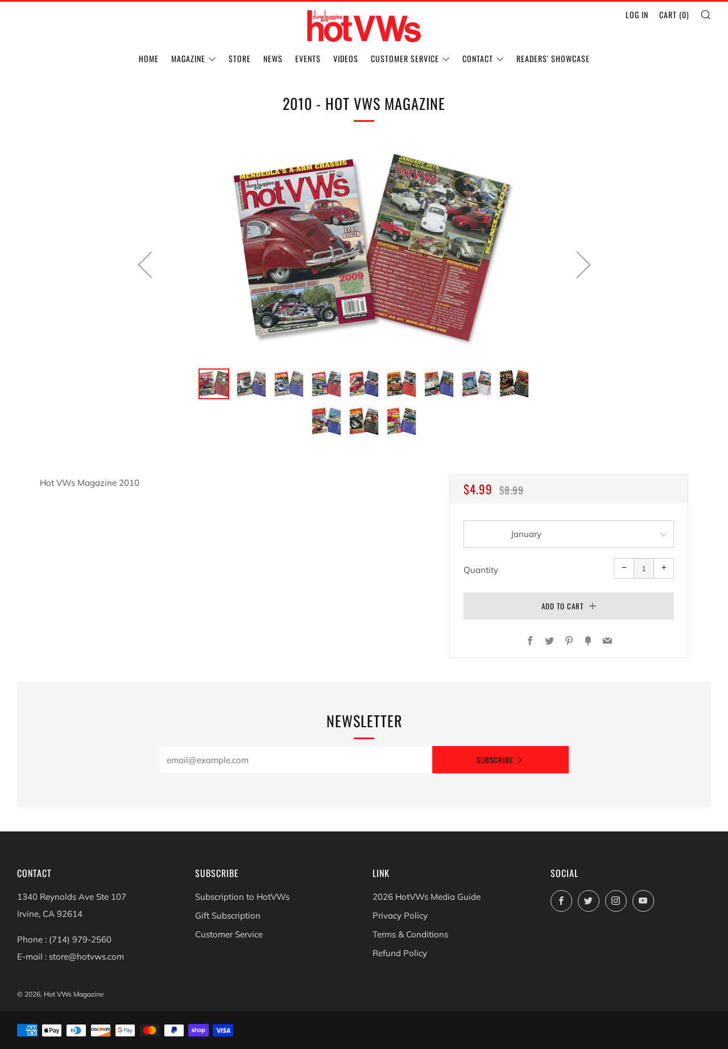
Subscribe (495, 759)
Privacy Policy (400, 915)
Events (308, 58)
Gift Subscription (227, 915)
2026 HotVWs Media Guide (427, 896)
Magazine (188, 58)
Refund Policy (400, 953)
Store (240, 58)
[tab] (213, 383)
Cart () (674, 15)
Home (149, 58)
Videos (345, 58)
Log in (637, 15)
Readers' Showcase (553, 58)
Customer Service (405, 58)
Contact (477, 58)
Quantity (481, 569)
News (273, 58)
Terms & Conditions (410, 934)
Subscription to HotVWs (242, 896)
